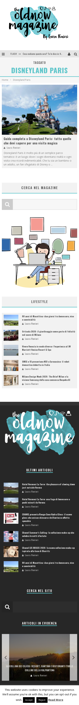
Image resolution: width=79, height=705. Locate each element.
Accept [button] (29, 700)
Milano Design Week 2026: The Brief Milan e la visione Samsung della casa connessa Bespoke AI (46, 378)
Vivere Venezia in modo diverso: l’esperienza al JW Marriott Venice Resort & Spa (46, 348)
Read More (55, 700)
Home (5, 79)
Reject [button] (42, 700)
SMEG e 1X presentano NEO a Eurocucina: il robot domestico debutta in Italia (45, 363)
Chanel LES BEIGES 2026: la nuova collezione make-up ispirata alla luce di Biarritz (48, 549)
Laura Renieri (13, 147)
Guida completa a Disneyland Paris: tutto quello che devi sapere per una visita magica (37, 141)
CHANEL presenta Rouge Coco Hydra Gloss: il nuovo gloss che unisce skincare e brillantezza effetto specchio (47, 517)
